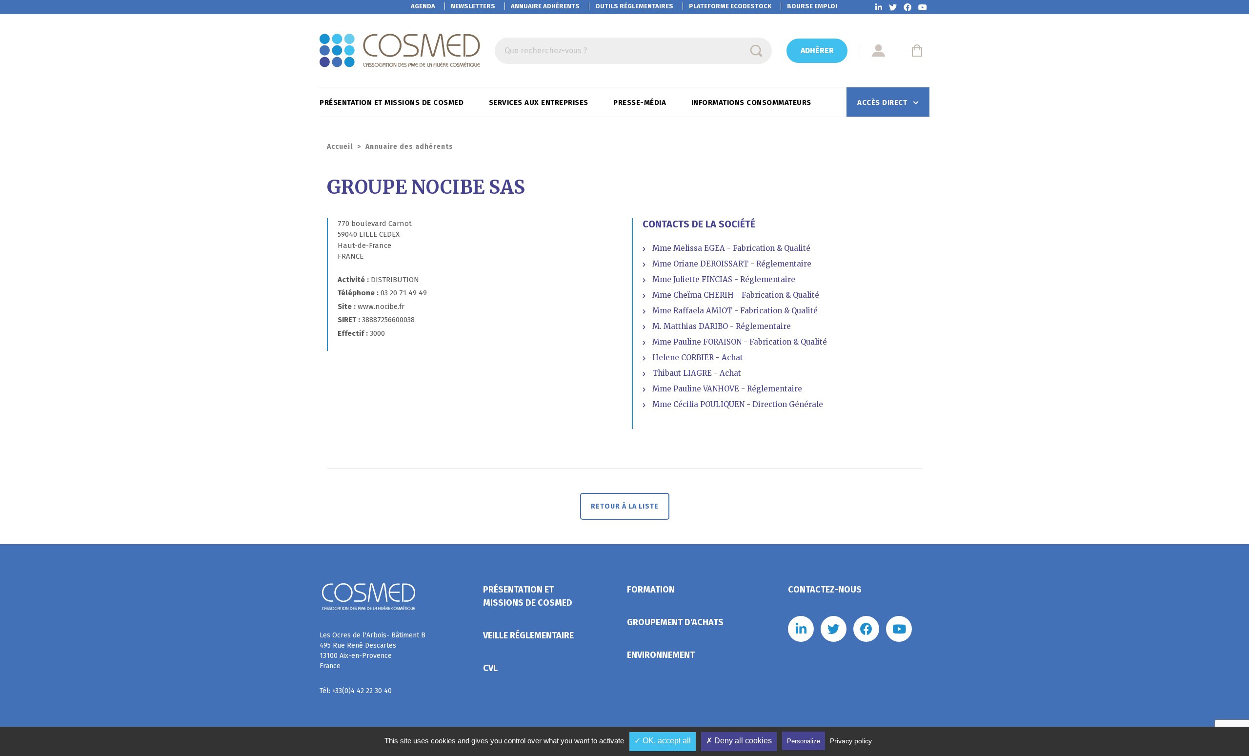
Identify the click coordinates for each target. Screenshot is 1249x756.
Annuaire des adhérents (409, 147)
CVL (490, 668)
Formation (651, 589)
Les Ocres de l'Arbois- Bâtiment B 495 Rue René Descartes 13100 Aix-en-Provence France (372, 650)
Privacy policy (851, 741)
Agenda (423, 6)
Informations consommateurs (752, 102)
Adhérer (817, 50)
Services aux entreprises (540, 102)
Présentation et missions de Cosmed (393, 102)
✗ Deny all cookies (739, 740)
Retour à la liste (625, 506)
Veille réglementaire (528, 635)
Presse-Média (640, 102)
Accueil (340, 147)
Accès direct (883, 102)
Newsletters (473, 6)
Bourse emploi (812, 6)
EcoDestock (730, 6)
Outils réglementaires (634, 6)
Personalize (803, 741)
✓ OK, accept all (662, 740)
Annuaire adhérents (545, 6)
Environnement (661, 655)
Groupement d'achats (675, 622)
